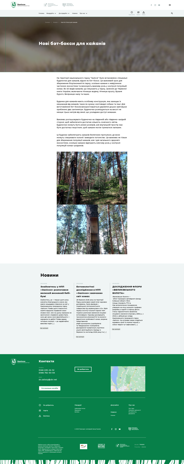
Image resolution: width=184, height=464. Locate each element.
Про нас (82, 13)
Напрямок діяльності (135, 410)
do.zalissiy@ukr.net (48, 380)
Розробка (140, 447)
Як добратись (83, 369)
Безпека (46, 416)
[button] (170, 5)
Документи (132, 413)
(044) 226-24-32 (46, 370)
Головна (41, 13)
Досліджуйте (63, 13)
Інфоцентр (132, 14)
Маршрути (78, 410)
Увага (143, 14)
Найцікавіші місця (80, 408)
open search (172, 13)
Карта (138, 14)
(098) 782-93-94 (47, 373)
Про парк (131, 408)
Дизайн (137, 444)
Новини (74, 13)
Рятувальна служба (49, 388)
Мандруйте (50, 13)
